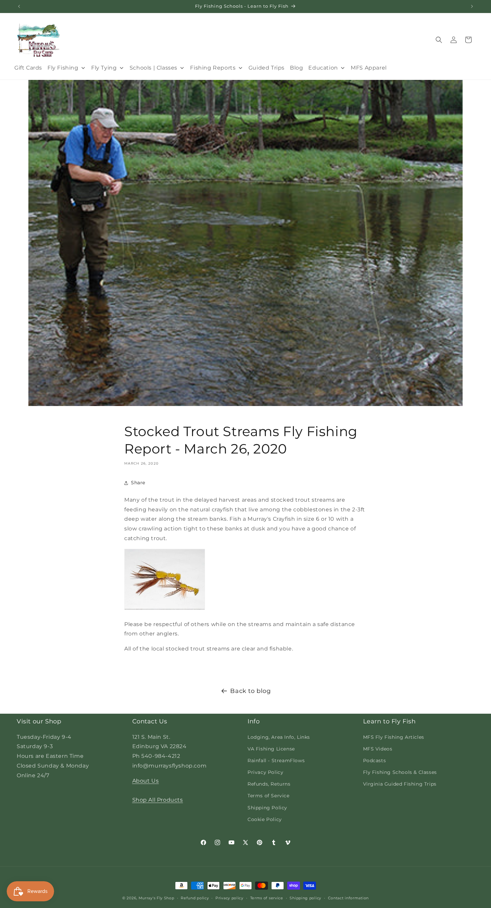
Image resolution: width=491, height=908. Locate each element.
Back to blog (250, 691)
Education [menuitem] (323, 68)
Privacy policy (229, 898)
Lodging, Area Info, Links (279, 737)
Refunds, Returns (269, 784)
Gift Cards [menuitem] (28, 68)
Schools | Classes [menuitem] (153, 68)
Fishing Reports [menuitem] (212, 68)
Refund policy (195, 898)
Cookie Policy (265, 819)
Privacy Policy (265, 772)
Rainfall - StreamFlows (276, 761)
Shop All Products (157, 800)
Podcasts (374, 761)
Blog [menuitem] (296, 68)
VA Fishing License (271, 749)
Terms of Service (269, 796)
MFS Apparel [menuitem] (369, 68)
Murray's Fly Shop (156, 898)
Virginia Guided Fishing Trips (400, 784)
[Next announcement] (472, 6)
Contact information (348, 898)
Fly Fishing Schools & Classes (400, 772)
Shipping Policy (267, 808)
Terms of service (266, 898)
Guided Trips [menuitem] (267, 68)
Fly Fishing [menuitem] (62, 68)
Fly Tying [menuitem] (104, 68)
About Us (145, 781)
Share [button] (138, 483)
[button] (439, 39)
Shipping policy (305, 898)
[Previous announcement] (19, 6)
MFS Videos (377, 749)
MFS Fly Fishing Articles (393, 737)
